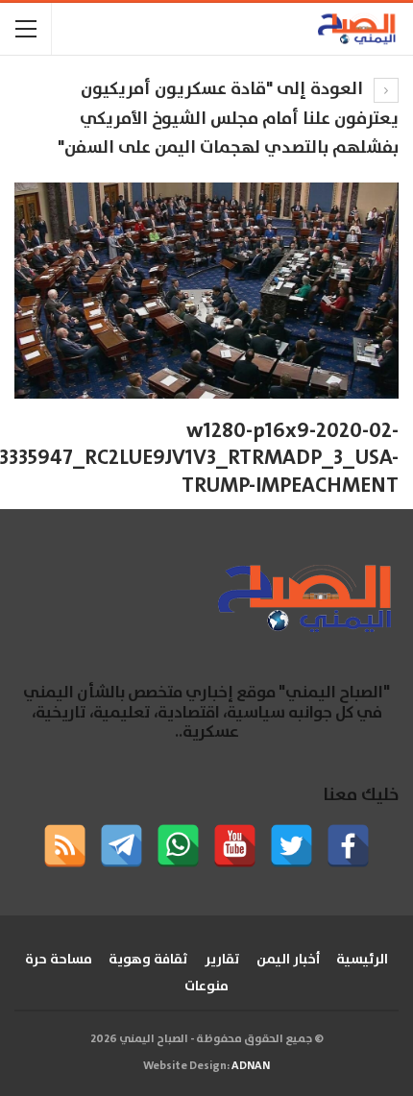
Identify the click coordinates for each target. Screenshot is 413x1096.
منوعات (206, 986)
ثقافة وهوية (148, 959)
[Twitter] (291, 845)
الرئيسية (362, 959)
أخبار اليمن (288, 959)
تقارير (222, 959)
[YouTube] (234, 845)
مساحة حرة (58, 959)
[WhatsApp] (178, 845)
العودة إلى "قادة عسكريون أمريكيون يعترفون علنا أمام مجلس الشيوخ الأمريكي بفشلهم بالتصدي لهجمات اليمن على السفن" (228, 118)
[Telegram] (121, 845)
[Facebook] (348, 845)
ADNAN (250, 1066)
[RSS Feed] (64, 845)
